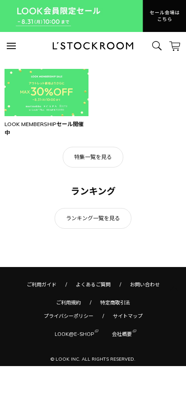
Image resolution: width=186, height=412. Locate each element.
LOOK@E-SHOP (74, 334)
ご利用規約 (68, 302)
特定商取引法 (115, 302)
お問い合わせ (145, 284)
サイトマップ (128, 316)
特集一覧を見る (93, 157)
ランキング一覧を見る (93, 218)
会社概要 (122, 334)
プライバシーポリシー (68, 316)
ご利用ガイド (41, 284)
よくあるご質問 (93, 284)
